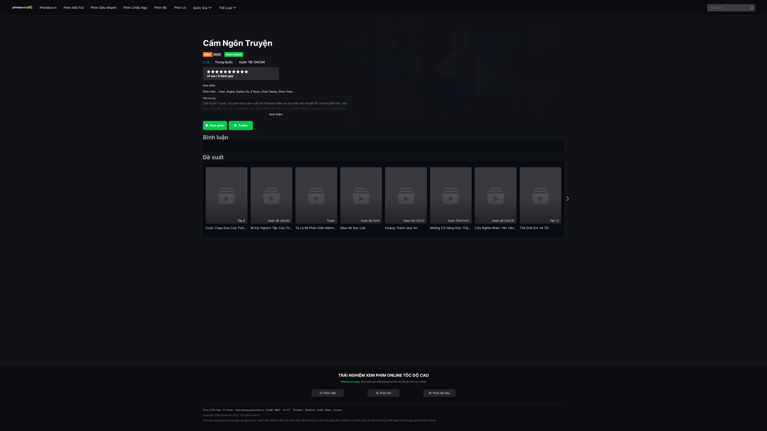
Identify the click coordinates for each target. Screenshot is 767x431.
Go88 (320, 409)
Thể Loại (227, 8)
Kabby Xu (242, 91)
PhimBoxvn (48, 8)
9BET (278, 409)
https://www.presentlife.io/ (249, 409)
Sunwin (338, 409)
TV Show (228, 409)
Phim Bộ (160, 8)
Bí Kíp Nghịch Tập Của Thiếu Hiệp (271, 228)
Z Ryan (255, 91)
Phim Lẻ (180, 8)
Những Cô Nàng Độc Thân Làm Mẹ (451, 228)
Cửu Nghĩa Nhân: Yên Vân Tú (496, 228)
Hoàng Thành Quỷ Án (401, 228)
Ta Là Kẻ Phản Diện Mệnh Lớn (316, 228)
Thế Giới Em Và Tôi (534, 228)
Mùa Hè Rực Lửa (352, 228)
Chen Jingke (226, 91)
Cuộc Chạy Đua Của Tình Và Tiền (226, 228)
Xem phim (217, 125)
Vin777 (286, 409)
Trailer (243, 125)
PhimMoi (298, 409)
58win (328, 409)
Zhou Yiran (285, 91)
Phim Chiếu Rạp (135, 8)
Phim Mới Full (74, 8)
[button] (567, 198)
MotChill (310, 409)
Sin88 (269, 409)
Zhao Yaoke (269, 91)
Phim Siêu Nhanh (103, 8)
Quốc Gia (202, 8)
